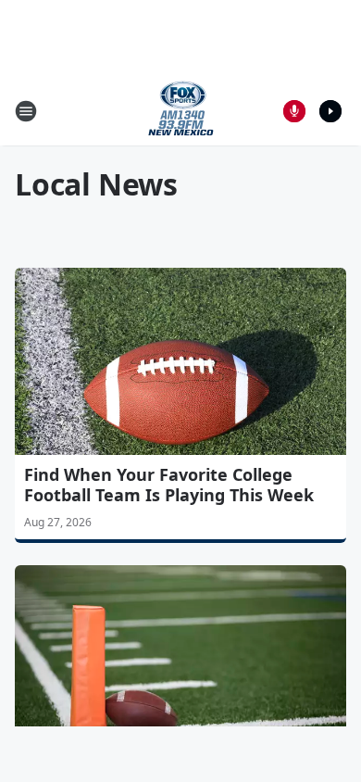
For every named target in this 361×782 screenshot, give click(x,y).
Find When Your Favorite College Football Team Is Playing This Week (169, 484)
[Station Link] (181, 111)
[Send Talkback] (294, 111)
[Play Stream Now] (330, 111)
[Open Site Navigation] (26, 111)
